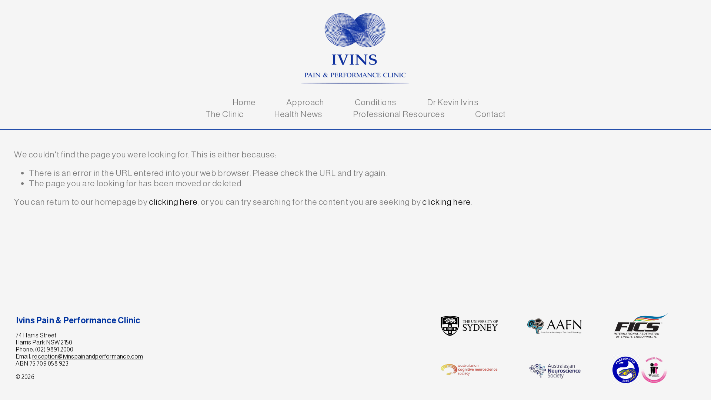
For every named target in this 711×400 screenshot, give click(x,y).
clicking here (173, 202)
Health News (298, 114)
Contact (490, 114)
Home (244, 102)
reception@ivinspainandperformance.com (87, 356)
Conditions (375, 102)
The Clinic (224, 114)
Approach (305, 102)
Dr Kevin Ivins (452, 102)
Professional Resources (399, 114)
